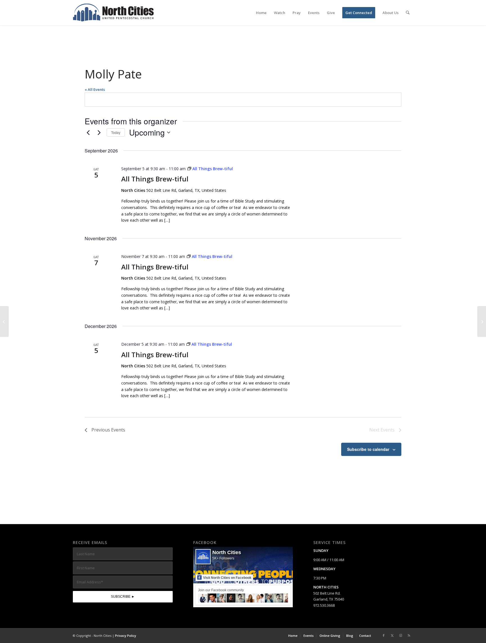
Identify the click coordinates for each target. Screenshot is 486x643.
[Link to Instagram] (400, 635)
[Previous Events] (88, 132)
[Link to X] (392, 635)
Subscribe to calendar (368, 449)
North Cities (226, 552)
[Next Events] (99, 132)
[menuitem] (261, 12)
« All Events (95, 89)
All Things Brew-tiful (154, 178)
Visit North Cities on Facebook (227, 578)
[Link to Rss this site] (409, 635)
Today (115, 132)
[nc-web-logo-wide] (113, 12)
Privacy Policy (125, 635)
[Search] (407, 12)
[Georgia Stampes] (4, 321)
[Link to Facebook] (383, 635)
